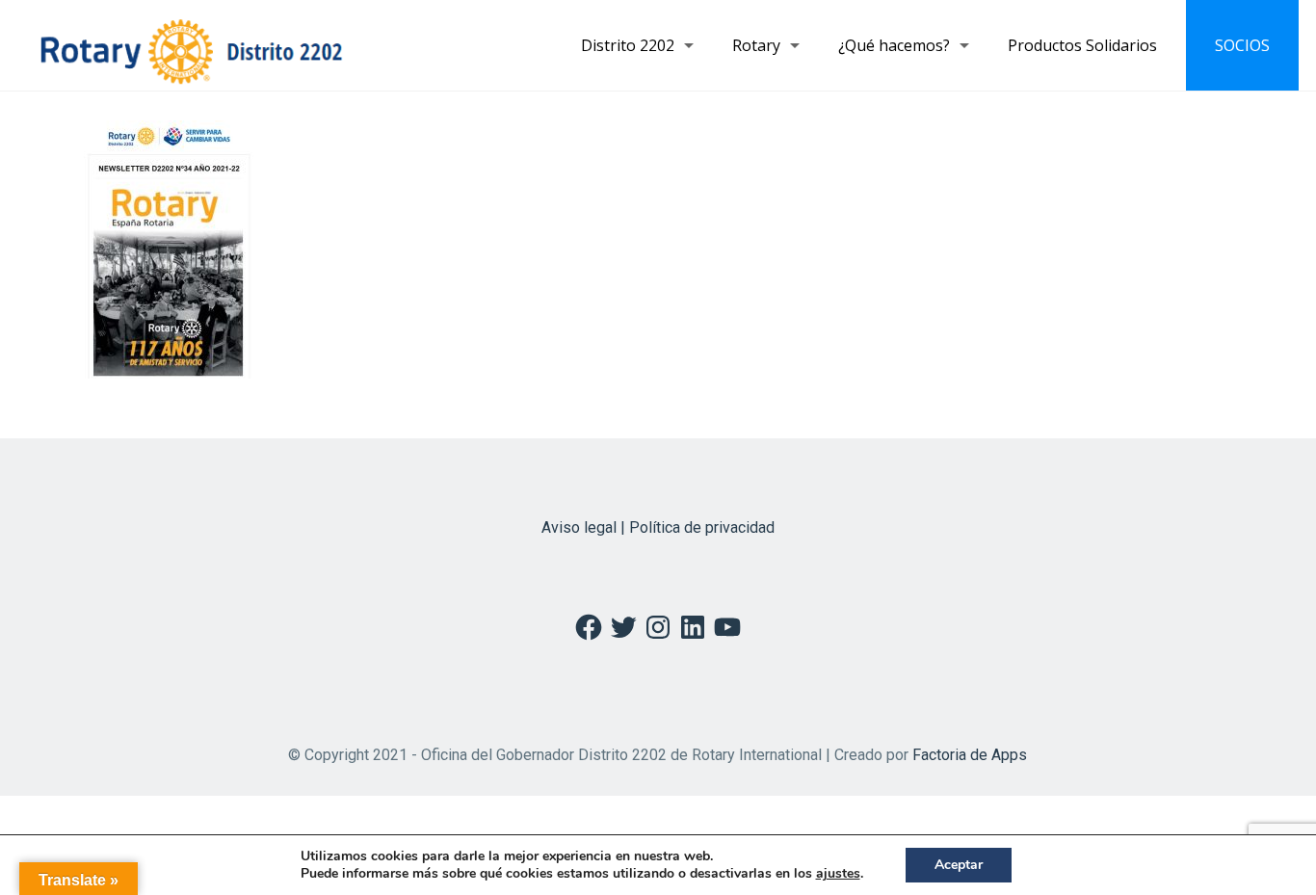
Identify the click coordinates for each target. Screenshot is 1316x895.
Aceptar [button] (958, 865)
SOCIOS (1242, 45)
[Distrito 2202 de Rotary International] (191, 45)
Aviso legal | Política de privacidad (658, 527)
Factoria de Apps (969, 755)
